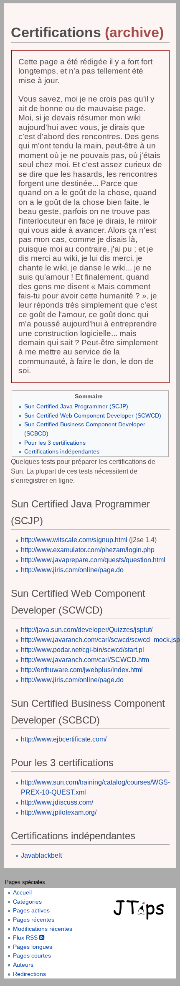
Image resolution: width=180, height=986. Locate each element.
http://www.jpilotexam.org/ (58, 812)
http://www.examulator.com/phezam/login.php (88, 549)
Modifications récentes (42, 928)
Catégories (27, 901)
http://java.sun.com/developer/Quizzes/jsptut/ (86, 629)
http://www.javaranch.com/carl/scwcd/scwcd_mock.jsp (100, 639)
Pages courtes (32, 955)
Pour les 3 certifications (55, 442)
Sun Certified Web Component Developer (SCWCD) (92, 415)
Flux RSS (26, 937)
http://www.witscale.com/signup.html (74, 539)
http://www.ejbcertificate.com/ (63, 739)
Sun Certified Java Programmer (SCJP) (76, 406)
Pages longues (32, 946)
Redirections (29, 974)
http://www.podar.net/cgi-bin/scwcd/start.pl (82, 649)
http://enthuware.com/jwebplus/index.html (82, 669)
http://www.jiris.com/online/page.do (72, 569)
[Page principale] (140, 909)
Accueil (22, 892)
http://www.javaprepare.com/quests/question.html (93, 559)
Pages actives (31, 910)
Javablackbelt (41, 855)
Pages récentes (33, 919)
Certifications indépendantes (61, 451)
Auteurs (23, 964)
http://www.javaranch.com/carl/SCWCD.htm (85, 659)
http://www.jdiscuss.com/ (57, 802)
